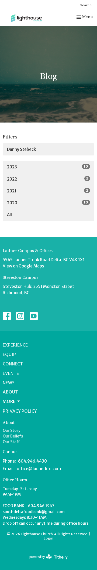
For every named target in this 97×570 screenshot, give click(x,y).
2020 (47, 202)
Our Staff (11, 441)
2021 (47, 191)
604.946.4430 (32, 461)
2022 (47, 179)
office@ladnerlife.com (39, 468)
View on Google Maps (23, 266)
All (9, 214)
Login (48, 538)
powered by (46, 561)
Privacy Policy (20, 411)
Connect (13, 364)
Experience (15, 345)
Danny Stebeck (21, 149)
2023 (47, 166)
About (10, 392)
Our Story (11, 430)
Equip (9, 354)
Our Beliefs (13, 436)
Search (86, 5)
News (9, 382)
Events (11, 373)
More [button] (9, 401)
